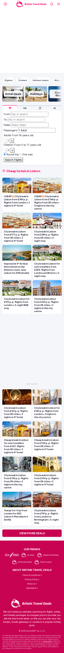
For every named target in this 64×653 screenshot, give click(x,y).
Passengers (10, 130)
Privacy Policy (48, 641)
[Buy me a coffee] (58, 4)
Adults (7, 135)
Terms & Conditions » (32, 575)
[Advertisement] (32, 41)
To (5, 119)
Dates (7, 124)
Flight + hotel (39, 108)
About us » (32, 584)
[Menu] (5, 4)
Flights (9, 108)
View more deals (32, 533)
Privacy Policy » (32, 579)
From (7, 114)
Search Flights (13, 159)
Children (8, 144)
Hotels (24, 108)
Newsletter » (32, 588)
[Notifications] (52, 4)
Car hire (54, 108)
